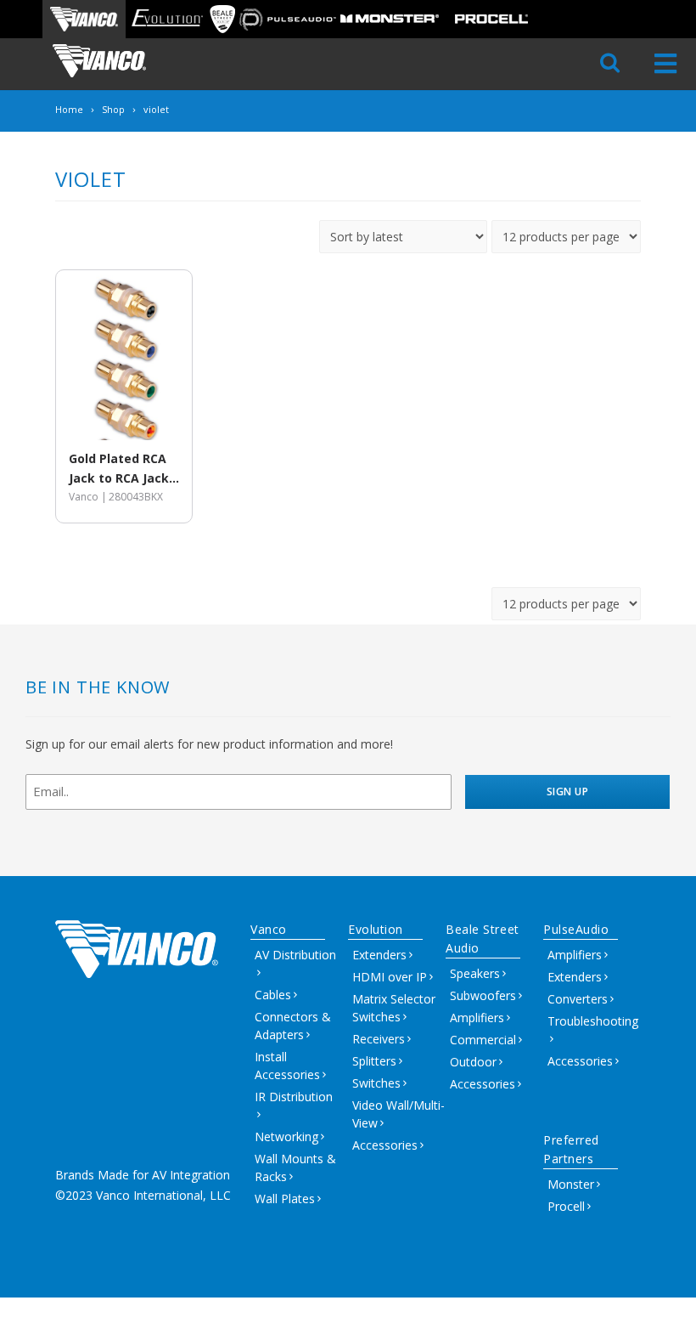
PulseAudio (576, 929)
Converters (577, 999)
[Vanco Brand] (84, 19)
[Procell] (491, 19)
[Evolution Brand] (167, 19)
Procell (566, 1206)
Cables (273, 995)
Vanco (268, 929)
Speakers (475, 973)
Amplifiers (477, 1017)
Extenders (379, 955)
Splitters (374, 1061)
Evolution (375, 929)
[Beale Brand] (222, 19)
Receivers (378, 1039)
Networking (286, 1136)
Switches (376, 1083)
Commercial (483, 1040)
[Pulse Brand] (288, 19)
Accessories (385, 1145)
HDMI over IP (389, 977)
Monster (570, 1184)
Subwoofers (483, 995)
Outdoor (473, 1062)
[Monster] (390, 19)
